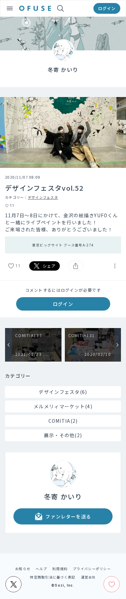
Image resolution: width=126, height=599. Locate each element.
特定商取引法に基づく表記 (52, 577)
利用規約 (60, 568)
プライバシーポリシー (92, 568)
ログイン (107, 8)
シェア (49, 266)
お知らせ (22, 568)
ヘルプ (41, 568)
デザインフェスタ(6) (63, 391)
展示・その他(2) (63, 435)
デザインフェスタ (43, 197)
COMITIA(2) (63, 420)
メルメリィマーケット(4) (63, 406)
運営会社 (88, 577)
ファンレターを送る (68, 516)
